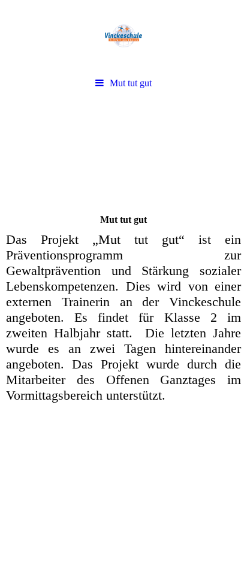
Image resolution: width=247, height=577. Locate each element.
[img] (123, 36)
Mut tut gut (131, 83)
